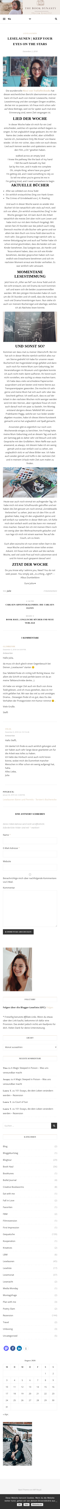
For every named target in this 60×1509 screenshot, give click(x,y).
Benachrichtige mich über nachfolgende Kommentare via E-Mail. (29, 880)
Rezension (8, 1315)
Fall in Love (8, 1200)
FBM (5, 1213)
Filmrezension (10, 1220)
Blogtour (7, 1159)
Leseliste (7, 1268)
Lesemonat (8, 1274)
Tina (5, 1068)
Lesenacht (8, 1281)
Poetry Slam (9, 1308)
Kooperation (9, 1241)
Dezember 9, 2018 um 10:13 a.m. (17, 732)
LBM (5, 1254)
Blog (5, 1146)
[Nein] (56, 1501)
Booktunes (8, 1173)
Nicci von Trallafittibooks (37, 90)
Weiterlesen (37, 1504)
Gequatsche (9, 1234)
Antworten (8, 653)
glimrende (9, 646)
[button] (6, 1348)
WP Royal (37, 1489)
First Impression (11, 1227)
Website (7, 861)
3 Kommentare (50, 591)
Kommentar (9, 887)
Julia (9, 591)
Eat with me (9, 1193)
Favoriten (7, 1207)
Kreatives (7, 1247)
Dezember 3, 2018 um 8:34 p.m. (14, 649)
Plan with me (9, 1301)
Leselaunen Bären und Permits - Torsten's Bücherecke (30, 799)
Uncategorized (10, 1335)
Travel (6, 1322)
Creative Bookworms (13, 1186)
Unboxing (8, 1328)
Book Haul (8, 1166)
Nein (26, 1504)
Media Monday (10, 1288)
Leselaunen (30, 33)
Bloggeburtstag (10, 1153)
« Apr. (6, 1414)
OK (19, 1504)
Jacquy (6, 1079)
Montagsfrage (10, 1295)
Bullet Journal (9, 1180)
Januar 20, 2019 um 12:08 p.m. (14, 795)
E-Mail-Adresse (11, 848)
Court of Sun (21, 1101)
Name (7, 834)
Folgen (49, 1007)
